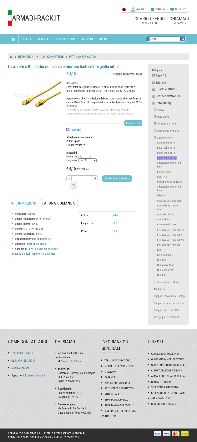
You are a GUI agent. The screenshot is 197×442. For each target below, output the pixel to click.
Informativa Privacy (117, 399)
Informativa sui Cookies (119, 405)
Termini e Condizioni (117, 360)
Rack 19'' (27, 38)
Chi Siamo (76, 361)
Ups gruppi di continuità (166, 317)
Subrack (43, 38)
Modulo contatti (20, 368)
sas (159, 249)
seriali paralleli (165, 254)
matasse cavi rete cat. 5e (170, 229)
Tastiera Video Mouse (168, 282)
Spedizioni (110, 371)
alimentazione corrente (169, 181)
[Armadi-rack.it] (36, 18)
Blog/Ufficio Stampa (164, 404)
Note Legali (111, 394)
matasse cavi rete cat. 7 (170, 244)
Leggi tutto (133, 122)
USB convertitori (165, 265)
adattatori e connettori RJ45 (169, 164)
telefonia (162, 195)
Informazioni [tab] (23, 203)
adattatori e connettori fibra (169, 188)
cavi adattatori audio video (168, 207)
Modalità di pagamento (119, 366)
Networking (18, 48)
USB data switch (165, 270)
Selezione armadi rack (165, 387)
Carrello (159, 9)
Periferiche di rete (166, 123)
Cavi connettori (52, 57)
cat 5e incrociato (166, 142)
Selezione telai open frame (168, 392)
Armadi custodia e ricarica (168, 376)
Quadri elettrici (65, 38)
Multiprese (159, 289)
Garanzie (110, 377)
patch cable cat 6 (166, 152)
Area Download (160, 398)
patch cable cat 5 (166, 147)
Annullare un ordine (117, 382)
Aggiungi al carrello (117, 178)
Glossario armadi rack (165, 353)
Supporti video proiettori (166, 310)
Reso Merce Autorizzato (119, 388)
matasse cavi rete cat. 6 (170, 234)
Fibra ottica (163, 116)
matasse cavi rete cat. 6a (170, 239)
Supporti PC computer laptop (169, 296)
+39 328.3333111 (27, 360)
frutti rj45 (162, 176)
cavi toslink (163, 219)
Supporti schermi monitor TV (169, 303)
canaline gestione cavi (169, 200)
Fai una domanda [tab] (58, 203)
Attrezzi (161, 109)
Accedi (139, 9)
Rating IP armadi (161, 381)
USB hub (161, 275)
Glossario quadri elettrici (167, 359)
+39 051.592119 (25, 353)
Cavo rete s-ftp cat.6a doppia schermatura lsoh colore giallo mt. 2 (63, 66)
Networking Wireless (168, 130)
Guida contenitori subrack (168, 364)
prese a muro (164, 171)
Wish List (180, 9)
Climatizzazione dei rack (166, 370)
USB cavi (161, 259)
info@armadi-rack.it (34, 375)
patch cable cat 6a (82, 57)
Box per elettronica (94, 38)
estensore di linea (166, 224)
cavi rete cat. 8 (165, 214)
